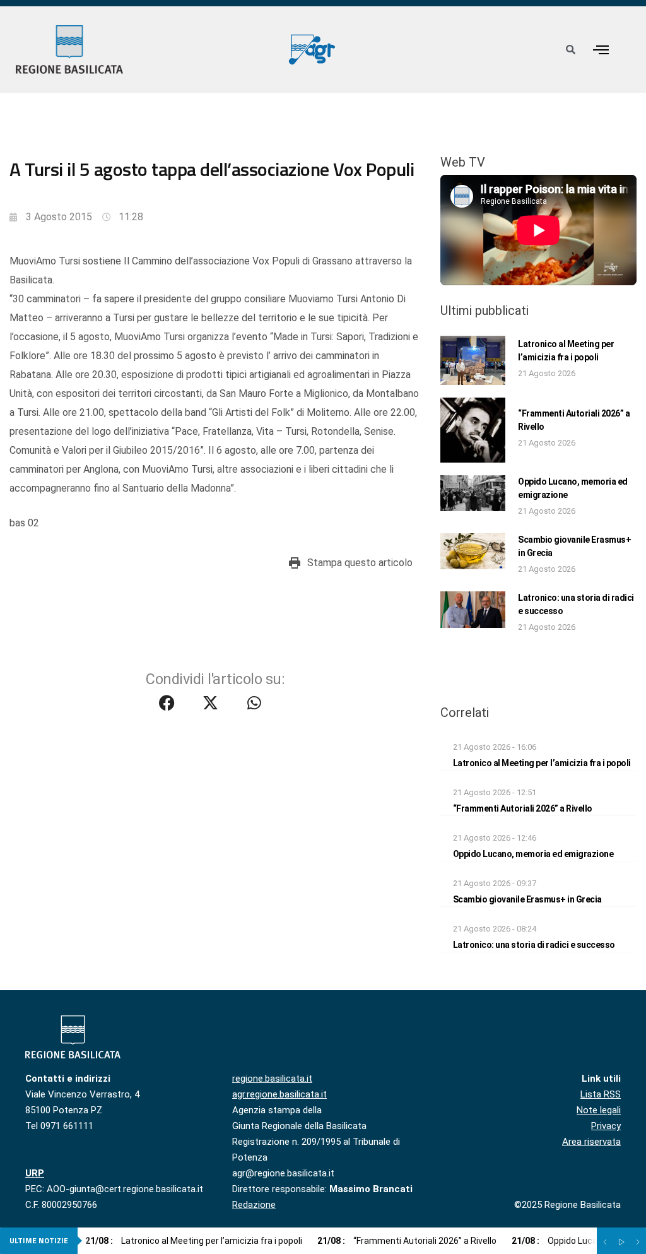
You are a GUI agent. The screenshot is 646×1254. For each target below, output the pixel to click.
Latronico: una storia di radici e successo (534, 945)
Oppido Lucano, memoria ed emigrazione (533, 854)
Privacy (606, 1126)
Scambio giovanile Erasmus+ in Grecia (527, 899)
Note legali (599, 1110)
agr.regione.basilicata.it (279, 1094)
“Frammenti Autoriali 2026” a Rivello (522, 808)
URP (34, 1173)
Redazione (254, 1204)
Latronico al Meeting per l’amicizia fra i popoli (542, 763)
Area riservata (591, 1141)
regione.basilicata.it (272, 1078)
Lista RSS (600, 1094)
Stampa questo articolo (360, 563)
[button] (600, 49)
